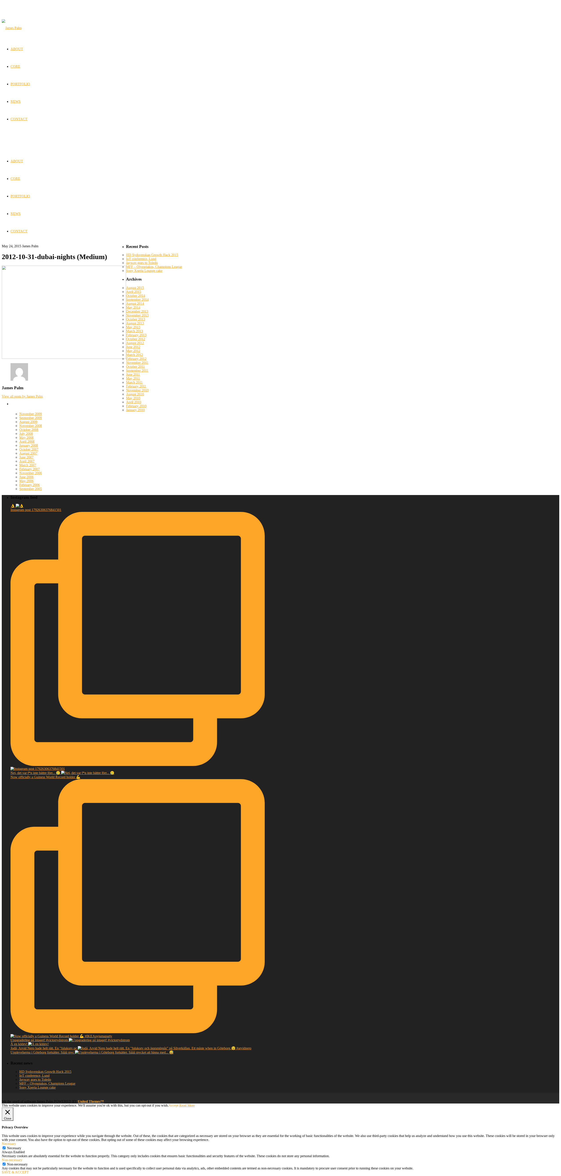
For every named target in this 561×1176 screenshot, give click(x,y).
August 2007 (28, 453)
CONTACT (19, 231)
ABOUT (17, 161)
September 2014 (137, 299)
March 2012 (134, 355)
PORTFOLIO (20, 196)
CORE (15, 178)
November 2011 (137, 362)
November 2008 (30, 426)
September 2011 (137, 370)
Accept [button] (173, 1105)
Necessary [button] (9, 1144)
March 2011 (134, 382)
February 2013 (136, 335)
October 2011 (135, 366)
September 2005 (30, 489)
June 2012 (133, 347)
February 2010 (136, 406)
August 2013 (135, 323)
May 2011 (133, 378)
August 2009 (28, 422)
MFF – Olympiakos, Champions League (154, 267)
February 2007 (29, 469)
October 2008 (28, 429)
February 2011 (136, 386)
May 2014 (133, 307)
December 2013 (137, 311)
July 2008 (26, 433)
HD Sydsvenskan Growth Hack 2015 (152, 255)
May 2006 (26, 481)
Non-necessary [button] (12, 1160)
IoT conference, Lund (141, 259)
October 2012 (135, 339)
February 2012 (136, 359)
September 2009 (30, 418)
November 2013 (137, 315)
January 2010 (135, 410)
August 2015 (135, 288)
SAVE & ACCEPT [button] (15, 1172)
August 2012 (135, 343)
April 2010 (133, 402)
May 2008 (26, 437)
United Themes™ (91, 1101)
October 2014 (135, 295)
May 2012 (133, 351)
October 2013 (135, 319)
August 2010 (135, 394)
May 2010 (133, 398)
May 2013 (133, 327)
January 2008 (28, 445)
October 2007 (28, 449)
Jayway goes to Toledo (142, 263)
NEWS (16, 214)
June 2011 (133, 374)
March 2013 (134, 331)
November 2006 (30, 473)
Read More (187, 1105)
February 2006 (29, 485)
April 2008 (26, 441)
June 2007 (26, 457)
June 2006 (26, 477)
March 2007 (27, 465)
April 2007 (26, 461)
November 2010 (137, 390)
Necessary (14, 1148)
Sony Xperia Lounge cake (144, 270)
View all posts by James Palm (22, 396)
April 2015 (133, 292)
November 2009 (30, 414)
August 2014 (135, 303)
